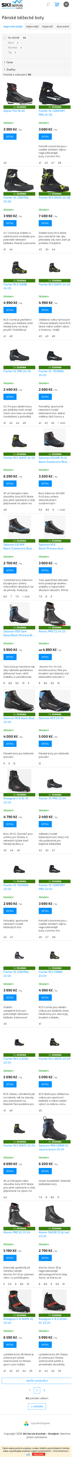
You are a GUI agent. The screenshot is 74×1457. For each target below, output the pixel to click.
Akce (13, 42)
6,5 (40, 510)
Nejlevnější (32, 26)
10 (23, 683)
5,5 (10, 1284)
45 (18, 850)
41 (40, 163)
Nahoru (38, 1406)
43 (5, 163)
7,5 (17, 596)
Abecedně (63, 26)
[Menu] (66, 4)
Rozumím (38, 1454)
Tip (12, 52)
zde (28, 1454)
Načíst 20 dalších (37, 1380)
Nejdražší (47, 26)
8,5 (47, 510)
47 (52, 163)
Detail (10, 136)
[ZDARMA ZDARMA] (19, 93)
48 (59, 163)
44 (11, 249)
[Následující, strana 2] (37, 1390)
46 (11, 336)
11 (28, 683)
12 (14, 763)
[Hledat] (48, 4)
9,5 (17, 683)
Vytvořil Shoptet (40, 1423)
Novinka (15, 47)
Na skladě (17, 37)
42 (40, 249)
